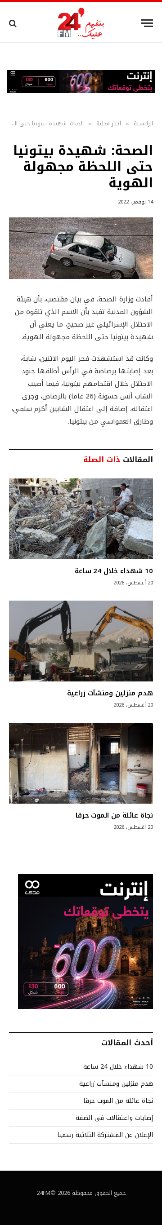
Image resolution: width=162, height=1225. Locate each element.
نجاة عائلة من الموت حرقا (114, 815)
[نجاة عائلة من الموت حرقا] (81, 763)
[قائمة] (147, 23)
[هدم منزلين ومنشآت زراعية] (81, 641)
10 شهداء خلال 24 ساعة (114, 571)
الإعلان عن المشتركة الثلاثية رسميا (105, 1135)
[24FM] (81, 23)
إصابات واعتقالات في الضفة (114, 1118)
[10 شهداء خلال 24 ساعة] (81, 518)
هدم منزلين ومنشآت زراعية (110, 693)
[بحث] (13, 23)
